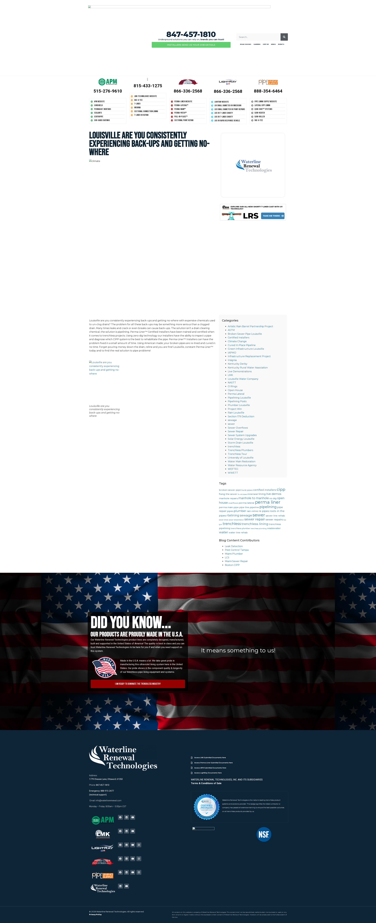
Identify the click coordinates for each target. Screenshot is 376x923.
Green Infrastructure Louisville (246, 348)
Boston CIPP (232, 565)
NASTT (232, 382)
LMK (230, 375)
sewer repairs (274, 519)
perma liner (267, 502)
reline (254, 511)
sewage (232, 420)
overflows (233, 503)
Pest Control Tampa (237, 550)
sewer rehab (223, 520)
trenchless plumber (240, 528)
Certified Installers (238, 337)
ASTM (231, 330)
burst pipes (246, 490)
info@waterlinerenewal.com (108, 800)
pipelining (268, 507)
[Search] (284, 37)
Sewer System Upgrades (242, 435)
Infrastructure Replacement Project (249, 356)
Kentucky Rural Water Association (248, 367)
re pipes (264, 510)
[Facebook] (120, 817)
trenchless (234, 446)
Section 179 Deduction (241, 416)
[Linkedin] (126, 817)
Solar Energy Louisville (241, 439)
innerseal (252, 494)
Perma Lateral (236, 393)
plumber (240, 511)
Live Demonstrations (240, 371)
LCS (227, 557)
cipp (281, 489)
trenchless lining (255, 524)
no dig (273, 498)
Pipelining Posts (237, 401)
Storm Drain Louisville (240, 442)
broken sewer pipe (230, 490)
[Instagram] (138, 844)
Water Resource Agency (242, 465)
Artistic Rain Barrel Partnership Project (250, 326)
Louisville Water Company (243, 379)
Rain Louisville (236, 412)
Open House (235, 390)
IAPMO (232, 352)
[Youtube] (132, 817)
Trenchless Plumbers (240, 450)
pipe (236, 507)
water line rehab (238, 532)
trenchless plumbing (259, 528)
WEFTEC (233, 469)
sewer (231, 424)
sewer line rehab (275, 515)
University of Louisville (241, 457)
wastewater (274, 528)
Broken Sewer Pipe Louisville (245, 334)
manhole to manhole (253, 498)
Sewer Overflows (238, 427)
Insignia (232, 360)
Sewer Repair (236, 431)
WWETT (233, 472)
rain (249, 511)
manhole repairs (228, 498)
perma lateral (246, 502)
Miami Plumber (234, 553)
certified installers (264, 489)
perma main (226, 507)
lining (262, 493)
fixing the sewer (228, 494)
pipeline (254, 507)
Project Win (235, 409)
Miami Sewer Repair (236, 561)
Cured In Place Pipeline (242, 345)
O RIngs (232, 386)
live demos (273, 494)
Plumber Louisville (239, 405)
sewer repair (254, 519)
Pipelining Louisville (239, 397)
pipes (230, 511)
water (223, 532)
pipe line (244, 507)
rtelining (233, 515)
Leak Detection (234, 546)
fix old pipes (242, 494)
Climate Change (237, 341)
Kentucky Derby (237, 363)
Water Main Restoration (241, 461)
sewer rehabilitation (236, 520)
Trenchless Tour (237, 454)
